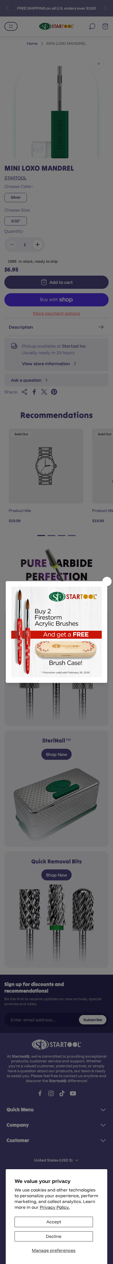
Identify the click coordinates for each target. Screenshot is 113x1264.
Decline (53, 1236)
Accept (53, 1221)
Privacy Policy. (55, 1207)
